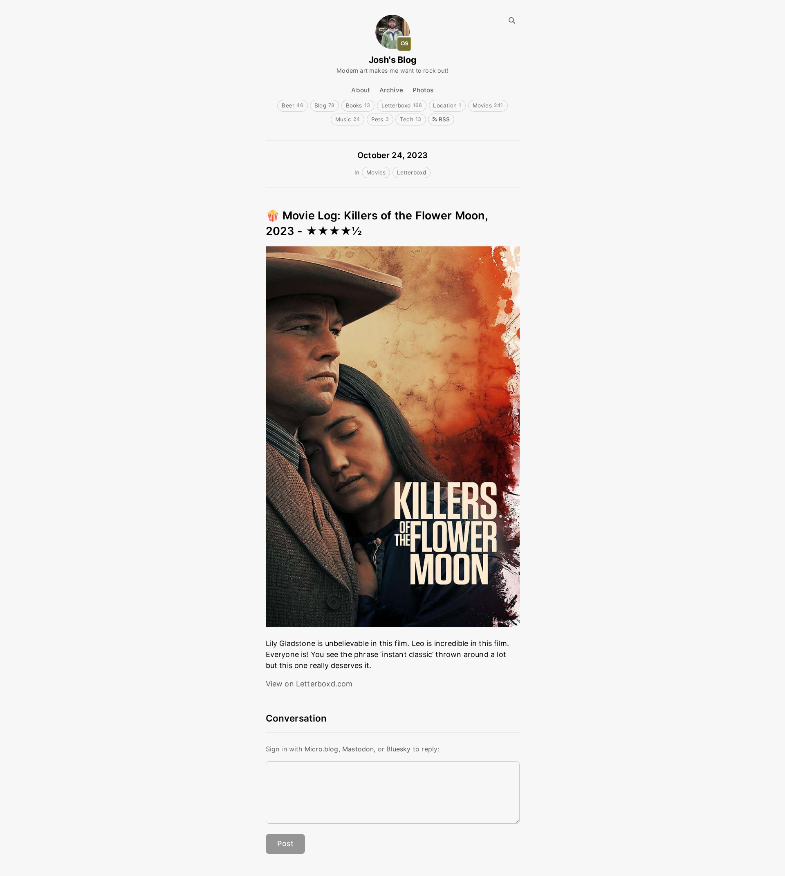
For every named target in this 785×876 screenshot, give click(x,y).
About (360, 90)
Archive (391, 90)
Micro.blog (322, 749)
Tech (411, 119)
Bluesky (398, 749)
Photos (423, 90)
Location (447, 105)
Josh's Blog (393, 60)
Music (347, 119)
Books (358, 105)
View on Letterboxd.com (309, 683)
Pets (380, 119)
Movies (488, 105)
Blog (324, 105)
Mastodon (358, 749)
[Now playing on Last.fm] (404, 44)
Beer (292, 105)
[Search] (512, 21)
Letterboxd (401, 105)
